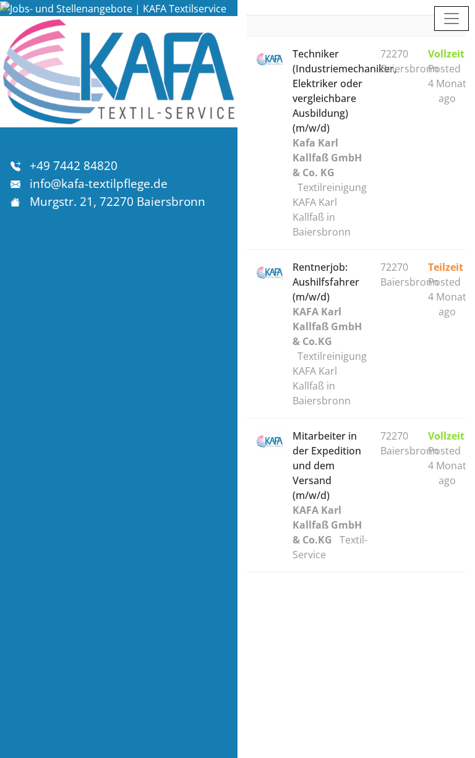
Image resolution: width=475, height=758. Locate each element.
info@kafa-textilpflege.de (99, 183)
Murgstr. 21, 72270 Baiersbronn (117, 201)
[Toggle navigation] (451, 18)
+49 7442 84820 (74, 165)
